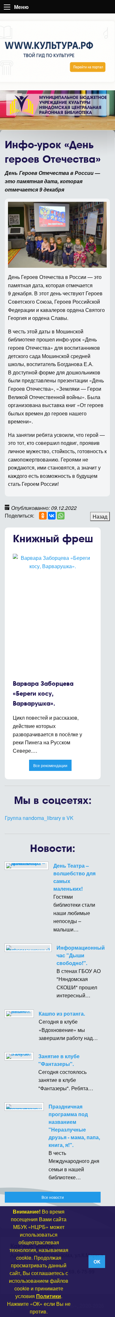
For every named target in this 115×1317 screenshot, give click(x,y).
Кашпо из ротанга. (62, 1013)
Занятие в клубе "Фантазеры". (59, 1060)
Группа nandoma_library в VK (39, 818)
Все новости (53, 1197)
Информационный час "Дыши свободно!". (81, 955)
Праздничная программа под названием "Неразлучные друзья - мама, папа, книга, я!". (74, 1126)
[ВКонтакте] (52, 515)
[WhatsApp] (61, 515)
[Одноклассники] (43, 515)
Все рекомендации (50, 765)
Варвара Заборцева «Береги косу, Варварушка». (43, 693)
